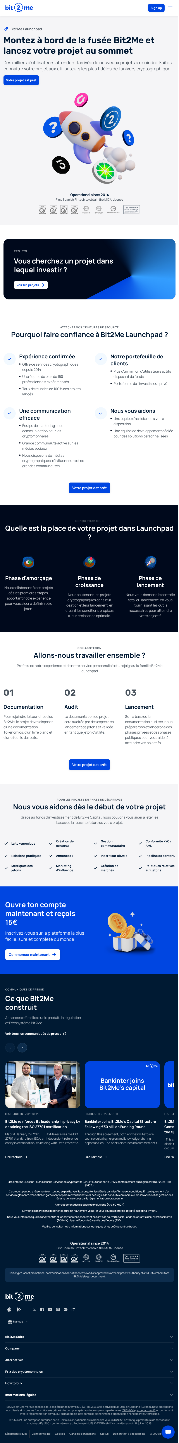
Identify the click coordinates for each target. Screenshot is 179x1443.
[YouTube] (50, 1309)
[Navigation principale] (170, 7)
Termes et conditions (129, 1191)
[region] (89, 1110)
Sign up (156, 8)
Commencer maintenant (29, 954)
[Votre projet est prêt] (89, 138)
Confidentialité (41, 1434)
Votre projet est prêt (21, 80)
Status (104, 1434)
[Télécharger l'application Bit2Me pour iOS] (9, 1309)
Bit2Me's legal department (89, 1276)
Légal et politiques (16, 1434)
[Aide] (168, 1432)
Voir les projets (28, 285)
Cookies (60, 1434)
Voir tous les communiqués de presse (33, 1033)
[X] (34, 1309)
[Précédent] (10, 1047)
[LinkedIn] (73, 1309)
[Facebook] (42, 1309)
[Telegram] (66, 1309)
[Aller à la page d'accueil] (19, 7)
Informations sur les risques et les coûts (94, 1226)
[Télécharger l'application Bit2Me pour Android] (19, 1309)
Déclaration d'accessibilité (129, 1434)
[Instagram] (58, 1309)
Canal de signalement (82, 1434)
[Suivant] (22, 1047)
